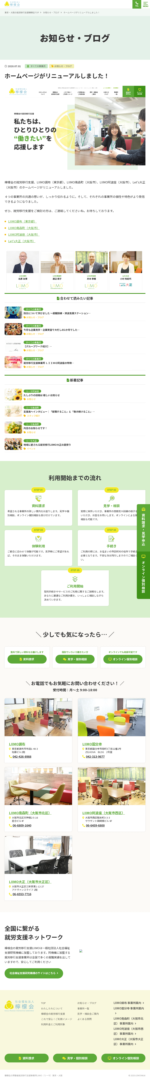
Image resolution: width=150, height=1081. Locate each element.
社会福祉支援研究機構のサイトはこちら (33, 973)
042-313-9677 (95, 756)
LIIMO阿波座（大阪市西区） (103, 812)
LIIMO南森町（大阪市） (24, 228)
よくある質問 (84, 1019)
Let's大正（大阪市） (21, 241)
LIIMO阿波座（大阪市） (24, 234)
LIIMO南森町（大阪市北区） (30, 812)
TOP (43, 1003)
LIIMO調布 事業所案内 (127, 1003)
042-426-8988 (22, 756)
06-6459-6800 (95, 825)
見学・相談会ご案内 (88, 1013)
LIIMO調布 (17, 743)
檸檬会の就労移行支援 (53, 1013)
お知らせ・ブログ (51, 12)
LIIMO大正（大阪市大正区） (30, 881)
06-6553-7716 (22, 894)
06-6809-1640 (22, 825)
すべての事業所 (38, 66)
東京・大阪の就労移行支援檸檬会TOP (22, 12)
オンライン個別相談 (126, 1058)
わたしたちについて (52, 1008)
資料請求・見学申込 (143, 529)
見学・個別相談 (77, 1058)
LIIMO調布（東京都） (22, 221)
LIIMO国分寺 (92, 743)
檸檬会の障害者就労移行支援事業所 (33, 1075)
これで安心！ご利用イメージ (56, 1019)
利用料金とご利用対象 (53, 1024)
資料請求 (28, 1058)
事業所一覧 (83, 1008)
